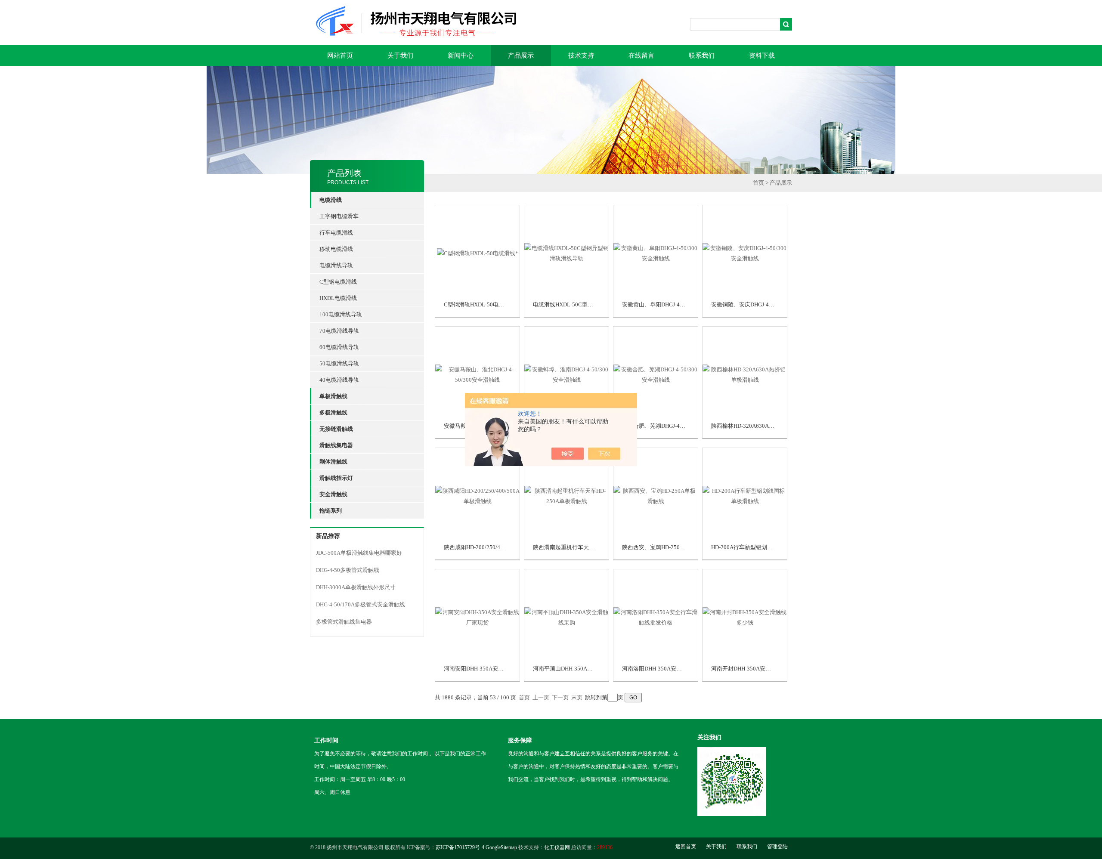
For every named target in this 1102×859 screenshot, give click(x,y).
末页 (576, 697)
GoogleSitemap (501, 847)
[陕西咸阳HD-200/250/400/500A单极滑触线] (477, 495)
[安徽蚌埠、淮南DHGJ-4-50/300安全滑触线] (566, 374)
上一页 (540, 697)
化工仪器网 (557, 847)
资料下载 (762, 55)
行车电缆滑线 (336, 232)
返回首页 (685, 847)
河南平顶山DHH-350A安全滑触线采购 (579, 668)
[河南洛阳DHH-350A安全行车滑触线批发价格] (655, 616)
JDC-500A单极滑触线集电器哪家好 (359, 553)
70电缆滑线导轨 (339, 331)
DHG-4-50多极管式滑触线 (347, 570)
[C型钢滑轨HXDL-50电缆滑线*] (477, 252)
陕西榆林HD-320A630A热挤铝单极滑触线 (762, 426)
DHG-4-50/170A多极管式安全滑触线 (360, 604)
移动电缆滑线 (336, 249)
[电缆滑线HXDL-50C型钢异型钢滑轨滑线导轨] (566, 252)
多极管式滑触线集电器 (344, 621)
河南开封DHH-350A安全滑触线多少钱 (758, 668)
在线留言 (641, 55)
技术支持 (581, 55)
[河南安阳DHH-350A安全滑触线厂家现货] (477, 616)
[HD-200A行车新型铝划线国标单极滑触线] (745, 495)
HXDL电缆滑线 (338, 298)
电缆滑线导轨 (336, 265)
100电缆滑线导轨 (340, 314)
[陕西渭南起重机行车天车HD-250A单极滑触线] (566, 495)
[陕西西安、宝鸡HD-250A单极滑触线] (655, 495)
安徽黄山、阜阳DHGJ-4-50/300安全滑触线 (674, 304)
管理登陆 (777, 847)
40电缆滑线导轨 (339, 380)
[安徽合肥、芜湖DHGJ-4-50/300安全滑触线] (655, 374)
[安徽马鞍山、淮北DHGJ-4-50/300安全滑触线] (477, 374)
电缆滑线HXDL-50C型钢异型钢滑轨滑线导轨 (588, 304)
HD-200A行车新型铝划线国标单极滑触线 (761, 547)
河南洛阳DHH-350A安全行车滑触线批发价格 (677, 668)
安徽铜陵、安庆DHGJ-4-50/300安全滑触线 (763, 304)
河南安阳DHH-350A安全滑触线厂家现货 (493, 668)
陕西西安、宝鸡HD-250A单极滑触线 (667, 547)
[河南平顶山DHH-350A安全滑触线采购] (566, 616)
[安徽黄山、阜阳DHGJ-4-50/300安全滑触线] (655, 252)
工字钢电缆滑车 (339, 216)
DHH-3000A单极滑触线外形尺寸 (356, 587)
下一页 (560, 697)
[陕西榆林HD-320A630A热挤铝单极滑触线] (745, 374)
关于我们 (400, 55)
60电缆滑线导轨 (339, 347)
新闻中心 (461, 55)
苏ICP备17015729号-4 (460, 847)
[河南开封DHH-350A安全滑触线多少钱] (745, 616)
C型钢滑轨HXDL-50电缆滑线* (481, 304)
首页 (758, 182)
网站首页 (340, 55)
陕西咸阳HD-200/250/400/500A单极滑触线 (496, 547)
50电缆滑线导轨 (339, 363)
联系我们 (702, 55)
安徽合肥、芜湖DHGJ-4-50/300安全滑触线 (674, 426)
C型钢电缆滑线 (338, 281)
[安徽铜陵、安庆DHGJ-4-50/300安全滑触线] (745, 252)
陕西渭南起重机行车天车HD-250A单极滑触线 (589, 547)
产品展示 (521, 55)
